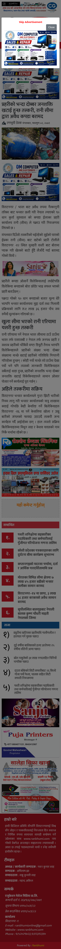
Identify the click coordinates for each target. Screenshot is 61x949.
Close (51, 27)
